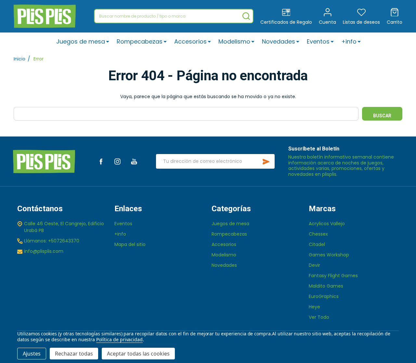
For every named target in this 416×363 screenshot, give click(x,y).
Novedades (278, 41)
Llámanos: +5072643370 (51, 241)
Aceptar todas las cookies (138, 353)
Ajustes (32, 353)
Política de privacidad (119, 339)
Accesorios (190, 41)
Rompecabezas (139, 41)
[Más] (107, 41)
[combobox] (174, 16)
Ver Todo (319, 317)
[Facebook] (101, 161)
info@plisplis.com (43, 251)
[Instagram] (117, 161)
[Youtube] (134, 161)
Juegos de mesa (80, 41)
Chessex (318, 234)
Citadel (317, 244)
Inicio (19, 59)
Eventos (318, 41)
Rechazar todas (74, 353)
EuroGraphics (324, 296)
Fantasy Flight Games (333, 275)
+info (349, 41)
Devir (314, 265)
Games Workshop (329, 255)
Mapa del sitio (130, 244)
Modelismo (234, 41)
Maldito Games (326, 286)
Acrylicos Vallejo (327, 223)
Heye (314, 307)
